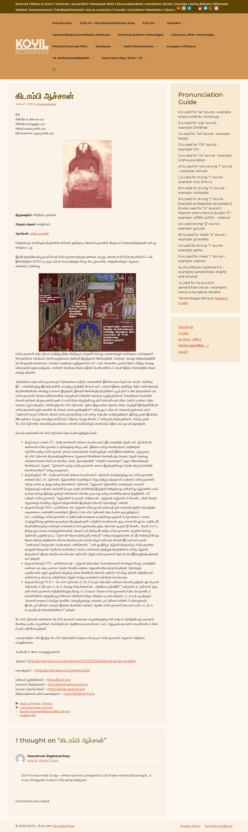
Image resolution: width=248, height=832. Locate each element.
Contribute (136, 9)
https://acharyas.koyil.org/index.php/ (62, 670)
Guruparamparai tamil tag (36, 707)
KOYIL (32, 43)
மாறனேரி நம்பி (27, 715)
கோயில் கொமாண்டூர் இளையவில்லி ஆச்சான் (45, 711)
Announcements (41, 9)
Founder (120, 9)
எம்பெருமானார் (39, 233)
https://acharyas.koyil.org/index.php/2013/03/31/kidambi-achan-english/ (81, 661)
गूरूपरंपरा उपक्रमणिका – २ (193, 346)
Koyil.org (22, 3)
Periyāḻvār (186, 327)
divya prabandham (130, 3)
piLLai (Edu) (79, 3)
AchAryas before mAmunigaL (141, 34)
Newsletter (154, 9)
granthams (153, 3)
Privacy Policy (191, 826)
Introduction (62, 23)
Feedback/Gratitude (69, 9)
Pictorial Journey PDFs (70, 46)
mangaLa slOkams (181, 46)
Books (167, 3)
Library (169, 9)
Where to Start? (42, 3)
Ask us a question (98, 9)
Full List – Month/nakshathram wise (107, 23)
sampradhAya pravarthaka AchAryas (81, 34)
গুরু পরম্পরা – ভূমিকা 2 (189, 339)
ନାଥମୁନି (183, 352)
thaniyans (103, 46)
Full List (148, 23)
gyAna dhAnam (200, 3)
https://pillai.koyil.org (79, 694)
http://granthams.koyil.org (68, 684)
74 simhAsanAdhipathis (71, 58)
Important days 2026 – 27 (122, 58)
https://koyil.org (59, 680)
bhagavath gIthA (102, 3)
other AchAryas (30, 703)
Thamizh (46, 703)
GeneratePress (63, 826)
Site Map (181, 3)
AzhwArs (174, 23)
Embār (183, 333)
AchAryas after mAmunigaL (192, 34)
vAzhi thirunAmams (138, 46)
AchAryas (62, 3)
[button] (54, 69)
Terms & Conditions (218, 826)
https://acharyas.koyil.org (66, 689)
